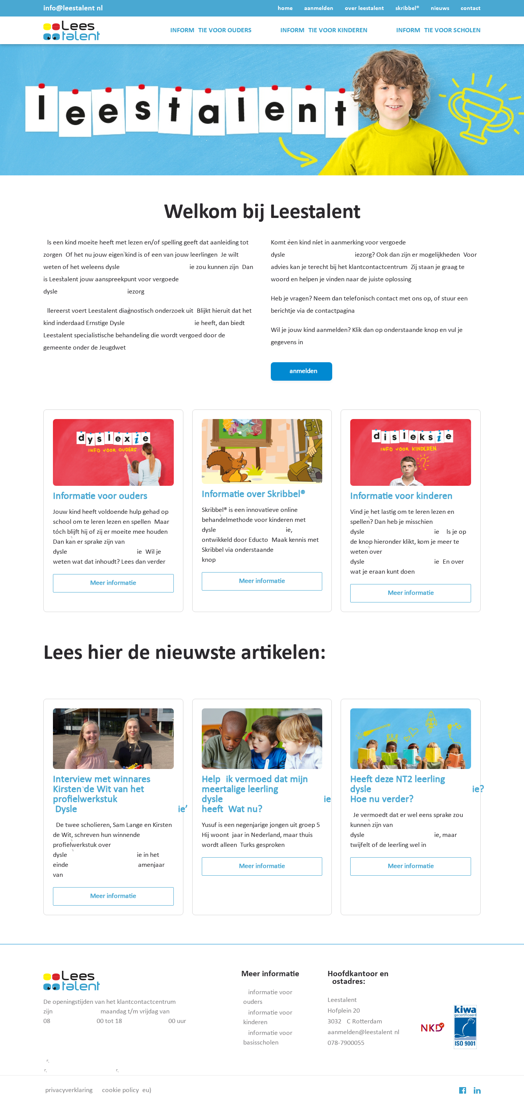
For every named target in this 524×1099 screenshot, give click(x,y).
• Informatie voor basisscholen (267, 1038)
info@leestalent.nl (73, 8)
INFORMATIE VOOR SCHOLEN (438, 30)
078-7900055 (346, 1043)
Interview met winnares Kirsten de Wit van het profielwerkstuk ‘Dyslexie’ (120, 794)
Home (285, 8)
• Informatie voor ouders (267, 997)
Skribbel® (407, 8)
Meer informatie (113, 583)
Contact (471, 8)
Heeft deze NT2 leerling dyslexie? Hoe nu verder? (417, 789)
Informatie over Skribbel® (253, 494)
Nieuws (440, 8)
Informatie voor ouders (100, 496)
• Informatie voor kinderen (267, 1017)
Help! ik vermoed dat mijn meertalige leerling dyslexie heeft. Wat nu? (266, 794)
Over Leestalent (364, 8)
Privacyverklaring (68, 1090)
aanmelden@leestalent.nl (363, 1032)
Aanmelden (318, 8)
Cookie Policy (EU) (126, 1090)
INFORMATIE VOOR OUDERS (211, 30)
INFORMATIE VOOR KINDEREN (323, 30)
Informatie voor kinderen (401, 496)
